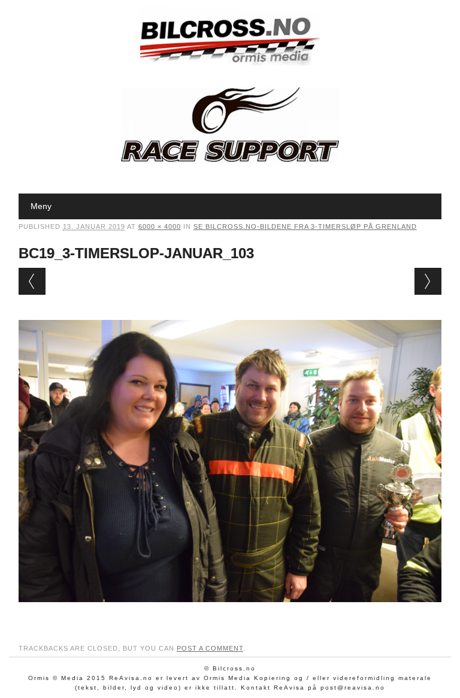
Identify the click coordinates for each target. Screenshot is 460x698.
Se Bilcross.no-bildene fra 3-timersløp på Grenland (305, 226)
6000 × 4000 (159, 226)
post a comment (210, 648)
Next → (427, 281)
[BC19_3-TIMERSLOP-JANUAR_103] (230, 613)
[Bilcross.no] (230, 63)
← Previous (32, 281)
